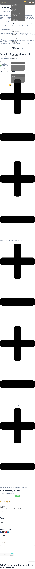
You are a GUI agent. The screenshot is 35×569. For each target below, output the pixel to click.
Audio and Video (14, 9)
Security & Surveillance (15, 8)
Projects (12, 63)
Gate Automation (14, 16)
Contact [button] (12, 73)
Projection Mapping (14, 20)
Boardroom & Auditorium (15, 6)
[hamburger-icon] (25, 1)
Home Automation (14, 4)
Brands (12, 62)
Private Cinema (13, 14)
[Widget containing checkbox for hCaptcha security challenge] (7, 554)
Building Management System (16, 13)
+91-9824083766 (3, 514)
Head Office (13, 76)
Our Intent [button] (13, 3)
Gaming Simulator (14, 18)
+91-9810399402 (3, 513)
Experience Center (14, 75)
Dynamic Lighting (14, 5)
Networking (13, 10)
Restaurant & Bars (14, 15)
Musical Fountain (14, 19)
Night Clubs (13, 11)
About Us (12, 72)
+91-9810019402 (3, 512)
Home (12, 1)
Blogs (12, 71)
